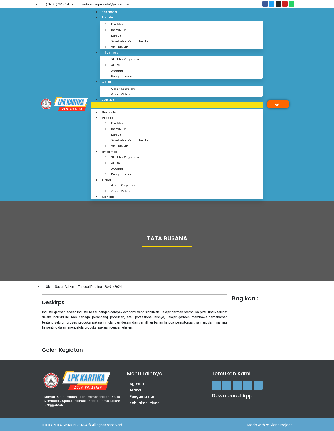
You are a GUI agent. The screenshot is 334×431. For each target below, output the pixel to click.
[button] (177, 105)
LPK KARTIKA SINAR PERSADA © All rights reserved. (82, 424)
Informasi (110, 52)
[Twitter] (271, 4)
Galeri (107, 81)
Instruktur (118, 30)
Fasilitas (117, 24)
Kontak (108, 99)
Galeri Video (120, 94)
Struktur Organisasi (125, 59)
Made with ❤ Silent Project (269, 424)
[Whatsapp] (291, 4)
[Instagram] (278, 4)
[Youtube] (285, 4)
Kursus (116, 35)
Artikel (116, 65)
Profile (107, 17)
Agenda (117, 71)
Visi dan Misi (120, 47)
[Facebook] (265, 4)
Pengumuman (121, 76)
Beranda (109, 12)
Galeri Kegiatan (123, 89)
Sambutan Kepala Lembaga (132, 41)
